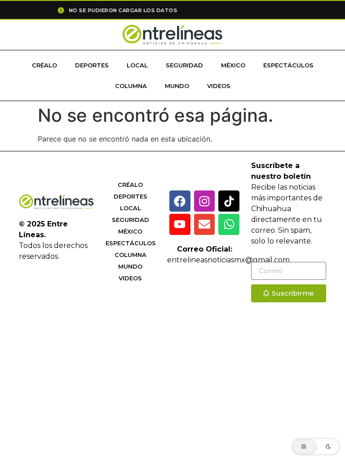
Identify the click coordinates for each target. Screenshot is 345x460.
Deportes (92, 65)
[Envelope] (204, 224)
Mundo (177, 85)
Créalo (44, 65)
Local (137, 65)
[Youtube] (179, 224)
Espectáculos (288, 65)
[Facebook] (179, 201)
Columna (131, 85)
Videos (218, 85)
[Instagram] (204, 201)
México (233, 65)
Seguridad (184, 65)
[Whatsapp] (228, 224)
